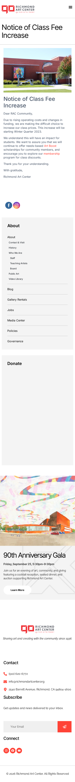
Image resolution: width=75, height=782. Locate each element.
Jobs (10, 310)
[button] (70, 7)
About (11, 237)
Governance (15, 341)
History (12, 247)
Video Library (16, 279)
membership (52, 153)
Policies (12, 331)
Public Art (14, 273)
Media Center (16, 320)
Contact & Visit (16, 242)
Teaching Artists (18, 263)
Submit (65, 726)
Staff (12, 258)
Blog (10, 289)
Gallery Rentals (17, 299)
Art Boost (50, 146)
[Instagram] (6, 750)
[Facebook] (13, 750)
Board (13, 268)
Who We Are (15, 252)
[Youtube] (19, 750)
